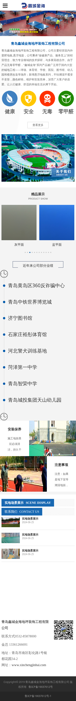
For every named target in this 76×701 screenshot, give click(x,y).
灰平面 (19, 244)
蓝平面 (57, 244)
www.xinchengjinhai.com (29, 665)
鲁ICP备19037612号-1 (38, 696)
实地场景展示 (30, 518)
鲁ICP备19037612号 (40, 687)
